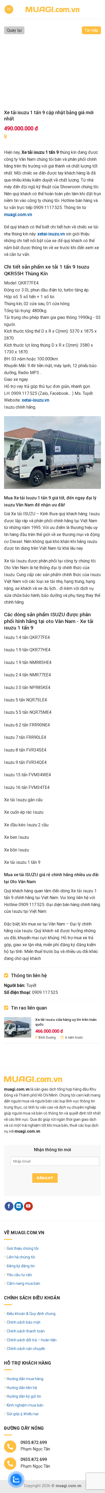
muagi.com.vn (18, 214)
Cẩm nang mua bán (23, 1283)
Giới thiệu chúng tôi (22, 1248)
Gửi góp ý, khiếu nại (22, 1414)
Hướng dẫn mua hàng (25, 1379)
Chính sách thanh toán (26, 1331)
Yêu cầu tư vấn (19, 1275)
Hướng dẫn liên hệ (22, 1388)
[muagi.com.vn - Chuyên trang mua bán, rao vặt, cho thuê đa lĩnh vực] (52, 9)
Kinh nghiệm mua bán (25, 1405)
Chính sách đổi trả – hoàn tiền (32, 1340)
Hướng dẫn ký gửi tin (24, 1396)
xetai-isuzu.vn (51, 233)
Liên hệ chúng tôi (21, 1257)
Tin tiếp (91, 30)
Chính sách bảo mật (23, 1322)
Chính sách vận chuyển (26, 1348)
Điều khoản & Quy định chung (31, 1313)
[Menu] (9, 9)
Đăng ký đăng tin (21, 1266)
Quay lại (14, 30)
